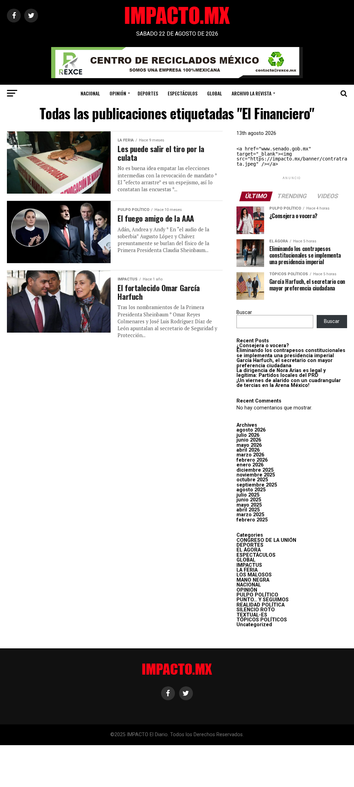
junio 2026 (248, 440)
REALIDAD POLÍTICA (260, 605)
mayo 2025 (249, 505)
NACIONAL (90, 93)
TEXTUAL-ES (251, 615)
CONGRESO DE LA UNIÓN (266, 540)
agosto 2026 (251, 430)
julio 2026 (247, 435)
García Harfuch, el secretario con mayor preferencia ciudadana (284, 363)
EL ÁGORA (248, 550)
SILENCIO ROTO (255, 610)
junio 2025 (248, 500)
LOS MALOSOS (254, 575)
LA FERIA (247, 570)
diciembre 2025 (254, 470)
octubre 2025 (252, 480)
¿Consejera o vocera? (262, 346)
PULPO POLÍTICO (257, 595)
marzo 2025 (250, 515)
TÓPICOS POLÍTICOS (261, 620)
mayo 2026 (249, 445)
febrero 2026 (252, 460)
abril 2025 (248, 510)
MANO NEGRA (252, 580)
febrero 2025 (252, 520)
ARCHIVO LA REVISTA (251, 93)
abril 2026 (248, 450)
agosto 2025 (251, 490)
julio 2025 (247, 495)
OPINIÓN (118, 93)
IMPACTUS (249, 565)
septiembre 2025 (256, 485)
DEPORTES (148, 93)
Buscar (244, 312)
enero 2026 (249, 465)
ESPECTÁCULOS (182, 93)
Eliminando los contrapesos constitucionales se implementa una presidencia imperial (290, 353)
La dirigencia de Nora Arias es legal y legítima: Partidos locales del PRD (281, 373)
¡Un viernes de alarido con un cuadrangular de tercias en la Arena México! (288, 383)
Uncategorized (254, 625)
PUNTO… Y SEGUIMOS (262, 600)
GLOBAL (214, 93)
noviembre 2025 (255, 475)
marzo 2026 (250, 455)
